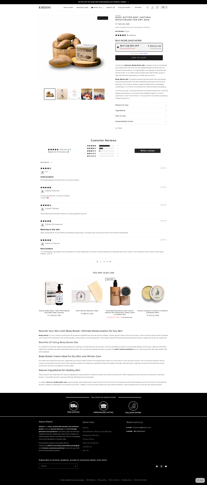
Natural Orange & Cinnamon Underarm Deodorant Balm (153, 311)
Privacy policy (102, 480)
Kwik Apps (144, 53)
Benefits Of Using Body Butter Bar (58, 342)
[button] (97, 7)
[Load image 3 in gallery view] (74, 94)
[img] (46, 168)
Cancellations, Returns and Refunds (97, 431)
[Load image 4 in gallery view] (86, 94)
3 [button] (104, 262)
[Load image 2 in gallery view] (62, 94)
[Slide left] (41, 94)
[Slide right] (107, 94)
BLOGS (86, 428)
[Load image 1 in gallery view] (49, 94)
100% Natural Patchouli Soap (87, 311)
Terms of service (114, 480)
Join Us (86, 450)
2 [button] (100, 262)
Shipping (130, 27)
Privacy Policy (88, 439)
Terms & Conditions (91, 443)
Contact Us (87, 447)
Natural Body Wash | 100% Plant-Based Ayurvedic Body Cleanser (54, 311)
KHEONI (68, 480)
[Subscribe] (75, 466)
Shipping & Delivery (91, 435)
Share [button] (120, 128)
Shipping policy (127, 480)
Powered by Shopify (77, 480)
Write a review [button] (147, 151)
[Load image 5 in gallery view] (99, 94)
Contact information (140, 480)
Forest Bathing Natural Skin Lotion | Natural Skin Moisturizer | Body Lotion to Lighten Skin (120, 312)
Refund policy (90, 480)
